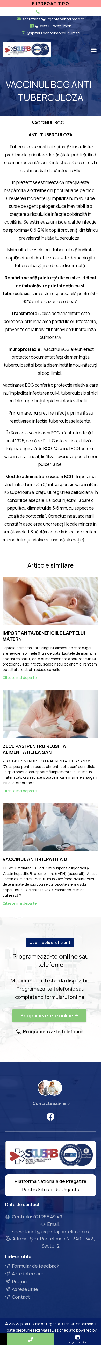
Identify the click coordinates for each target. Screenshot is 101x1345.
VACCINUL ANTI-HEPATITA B (35, 859)
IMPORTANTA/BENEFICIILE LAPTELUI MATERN (44, 636)
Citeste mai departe (20, 677)
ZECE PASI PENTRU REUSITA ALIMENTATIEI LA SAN (34, 749)
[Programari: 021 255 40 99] (30, 1339)
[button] (93, 50)
